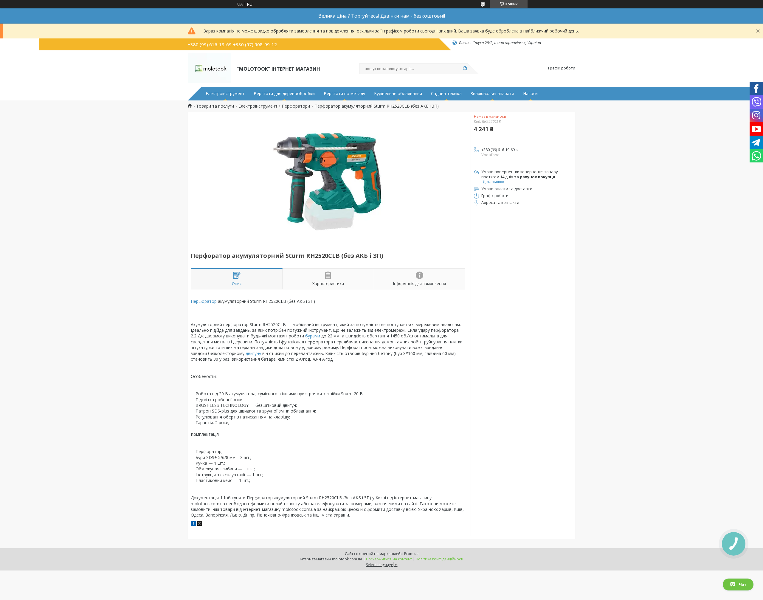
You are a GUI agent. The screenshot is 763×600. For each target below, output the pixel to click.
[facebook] (193, 524)
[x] (199, 524)
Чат (742, 584)
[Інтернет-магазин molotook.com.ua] (209, 68)
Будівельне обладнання (398, 94)
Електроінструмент (225, 94)
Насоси (530, 94)
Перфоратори (296, 106)
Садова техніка (446, 94)
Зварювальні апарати (492, 94)
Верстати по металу (344, 94)
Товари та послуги (215, 106)
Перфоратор (204, 301)
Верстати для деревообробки (284, 94)
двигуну (253, 353)
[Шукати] (465, 68)
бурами (312, 336)
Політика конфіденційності (439, 559)
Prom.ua (411, 553)
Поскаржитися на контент (389, 559)
